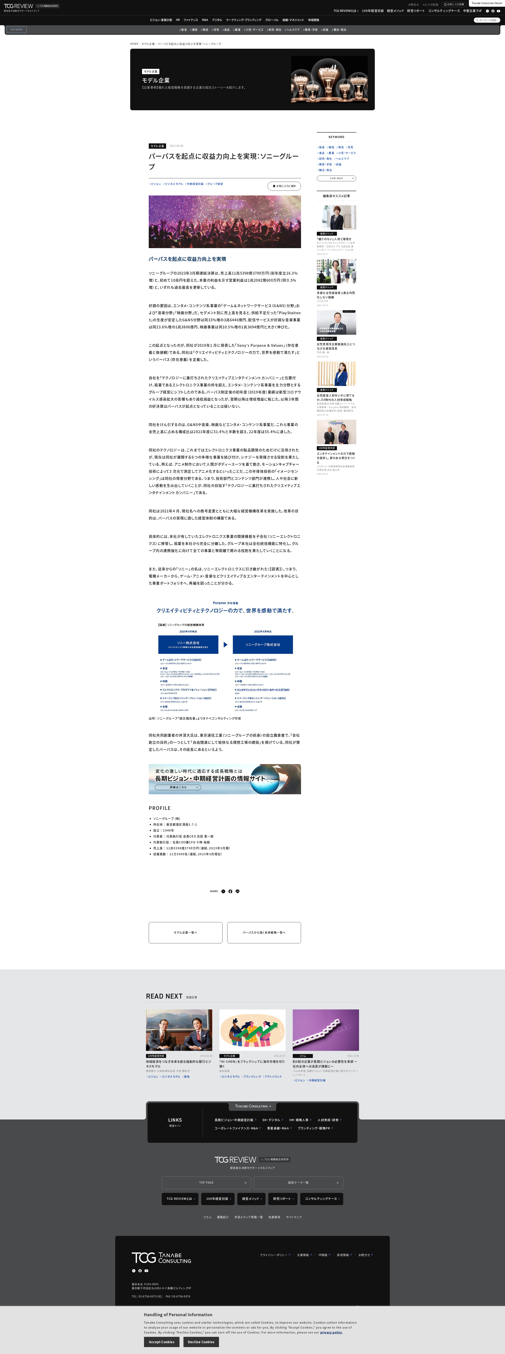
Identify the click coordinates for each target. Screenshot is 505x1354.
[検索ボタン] (477, 20)
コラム (207, 1217)
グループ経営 (215, 184)
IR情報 (323, 1255)
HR (178, 20)
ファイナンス (191, 20)
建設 (195, 29)
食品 (227, 29)
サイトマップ (294, 1217)
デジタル (217, 20)
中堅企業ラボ (472, 10)
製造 (184, 29)
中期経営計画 (195, 184)
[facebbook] (230, 891)
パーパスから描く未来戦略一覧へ (264, 932)
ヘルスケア (293, 29)
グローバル (272, 20)
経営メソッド (395, 10)
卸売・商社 (275, 29)
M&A (205, 20)
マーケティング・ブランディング (243, 20)
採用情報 (343, 1255)
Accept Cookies (161, 1342)
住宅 (216, 29)
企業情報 (303, 1255)
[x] (223, 891)
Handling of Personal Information (178, 1314)
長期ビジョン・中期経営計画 (234, 1120)
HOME (134, 44)
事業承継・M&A (278, 1128)
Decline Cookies (201, 1342)
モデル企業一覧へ (185, 932)
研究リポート (416, 10)
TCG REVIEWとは (345, 10)
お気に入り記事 (455, 4)
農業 (237, 29)
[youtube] (146, 1271)
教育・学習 (311, 29)
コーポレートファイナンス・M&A (236, 1128)
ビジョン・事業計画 (161, 20)
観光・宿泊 (340, 29)
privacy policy (331, 1332)
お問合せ (413, 4)
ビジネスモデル (174, 184)
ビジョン (156, 184)
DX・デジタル (271, 1120)
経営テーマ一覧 (298, 1182)
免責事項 (274, 1217)
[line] (237, 891)
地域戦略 (313, 20)
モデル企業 (148, 44)
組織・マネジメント (293, 20)
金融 (325, 29)
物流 (205, 29)
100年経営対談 (373, 10)
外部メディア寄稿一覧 (249, 1217)
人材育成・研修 (328, 1120)
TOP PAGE (206, 1182)
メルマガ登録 (430, 4)
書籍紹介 (223, 1217)
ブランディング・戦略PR (314, 1128)
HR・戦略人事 (299, 1120)
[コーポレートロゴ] (252, 1107)
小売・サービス (255, 29)
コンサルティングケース (444, 10)
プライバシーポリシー (274, 1255)
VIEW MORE (336, 178)
